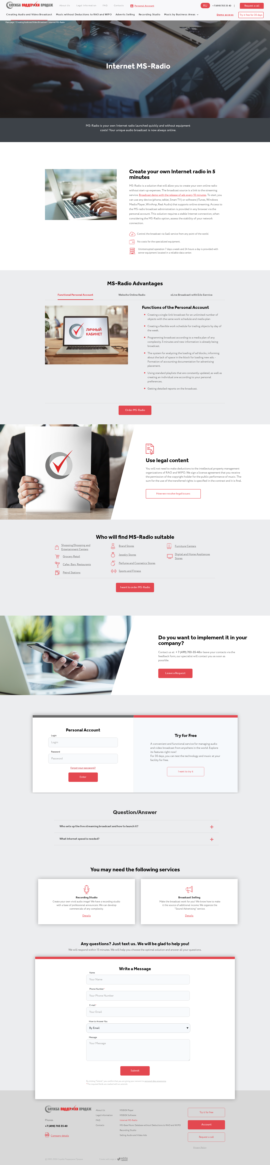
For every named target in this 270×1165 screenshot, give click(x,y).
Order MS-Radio (135, 410)
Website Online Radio (131, 295)
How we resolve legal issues (173, 493)
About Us (64, 5)
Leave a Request (175, 673)
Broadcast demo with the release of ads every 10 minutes (172, 195)
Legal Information (86, 5)
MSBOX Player (126, 1110)
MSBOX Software (128, 1115)
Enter (83, 777)
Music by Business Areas (180, 14)
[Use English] (205, 7)
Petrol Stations (71, 573)
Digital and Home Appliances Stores (192, 556)
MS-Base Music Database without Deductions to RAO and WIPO (150, 1125)
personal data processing (155, 1081)
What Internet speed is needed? (79, 839)
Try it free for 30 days (251, 15)
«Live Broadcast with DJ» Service (191, 295)
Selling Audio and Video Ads (133, 1135)
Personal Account (144, 5)
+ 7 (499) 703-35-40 (188, 652)
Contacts (119, 5)
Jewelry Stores (127, 555)
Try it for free (206, 1112)
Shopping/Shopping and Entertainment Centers (75, 547)
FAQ (105, 5)
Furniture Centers (185, 546)
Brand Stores (126, 546)
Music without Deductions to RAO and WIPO (84, 14)
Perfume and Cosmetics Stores (137, 563)
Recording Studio (149, 14)
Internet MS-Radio (128, 1120)
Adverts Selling (125, 14)
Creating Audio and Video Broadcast (29, 14)
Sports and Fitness (130, 571)
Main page (9, 22)
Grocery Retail (71, 557)
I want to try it (185, 771)
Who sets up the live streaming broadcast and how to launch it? (99, 826)
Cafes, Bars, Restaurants (77, 565)
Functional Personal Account (75, 295)
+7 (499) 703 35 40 (221, 6)
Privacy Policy (199, 1147)
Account (206, 1124)
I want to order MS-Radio (135, 587)
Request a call (251, 6)
